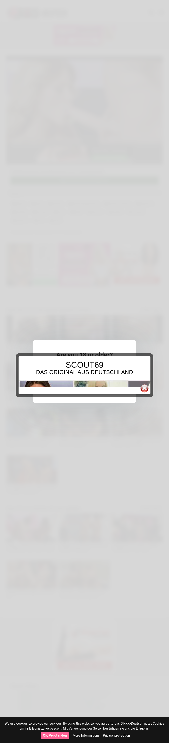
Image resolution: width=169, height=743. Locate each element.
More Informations (86, 735)
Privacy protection (116, 735)
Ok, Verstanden (55, 735)
